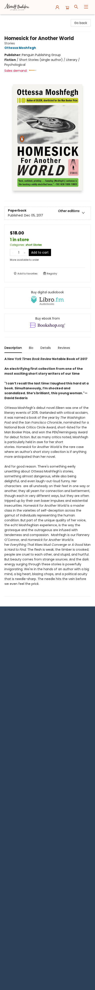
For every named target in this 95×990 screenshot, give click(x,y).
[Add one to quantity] (24, 252)
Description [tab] (13, 348)
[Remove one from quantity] (13, 252)
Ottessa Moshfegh (20, 48)
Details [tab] (45, 348)
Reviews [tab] (64, 348)
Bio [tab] (31, 348)
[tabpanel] (47, 476)
